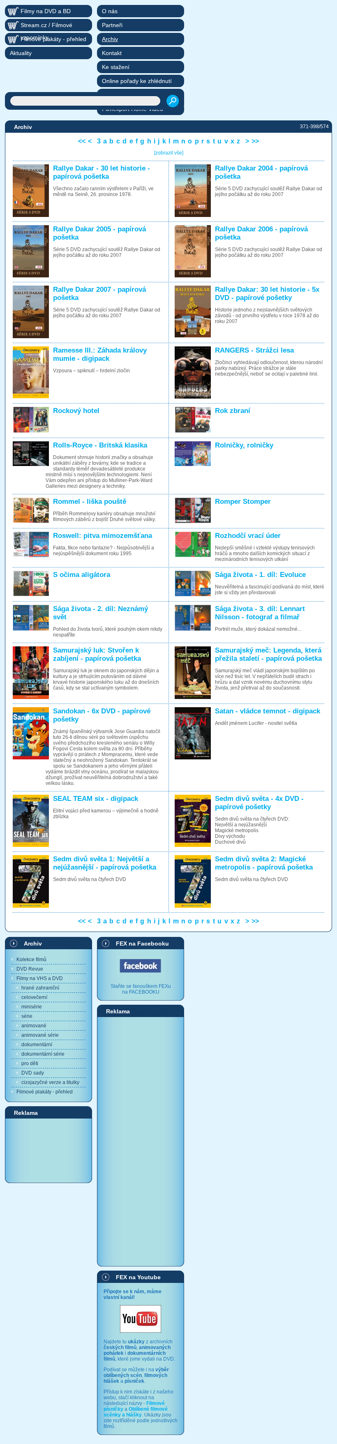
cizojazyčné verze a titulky (50, 1082)
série (26, 1016)
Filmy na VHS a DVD (39, 978)
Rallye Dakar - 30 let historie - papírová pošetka (101, 172)
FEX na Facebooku (142, 943)
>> (255, 141)
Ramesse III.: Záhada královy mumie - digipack (100, 354)
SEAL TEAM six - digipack (95, 799)
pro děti (29, 1063)
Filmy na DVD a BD (46, 11)
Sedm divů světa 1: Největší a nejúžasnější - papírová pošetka (104, 863)
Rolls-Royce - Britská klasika (100, 445)
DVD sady (32, 1073)
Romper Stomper (243, 501)
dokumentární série (43, 1054)
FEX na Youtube (138, 1277)
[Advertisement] (48, 1150)
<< (81, 141)
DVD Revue (29, 969)
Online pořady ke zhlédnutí (137, 81)
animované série (40, 1035)
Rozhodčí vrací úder (248, 536)
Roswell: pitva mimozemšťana (102, 536)
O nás (110, 11)
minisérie (31, 1007)
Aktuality (21, 53)
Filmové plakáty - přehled (44, 1092)
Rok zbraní (232, 411)
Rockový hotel (76, 411)
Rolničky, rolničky (244, 445)
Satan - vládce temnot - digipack (267, 711)
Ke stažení (115, 67)
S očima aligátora (81, 575)
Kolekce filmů (31, 959)
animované (33, 1026)
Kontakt (112, 53)
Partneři (112, 25)
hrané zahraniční (40, 988)
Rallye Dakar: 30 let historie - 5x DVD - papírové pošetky (267, 294)
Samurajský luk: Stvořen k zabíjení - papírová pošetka (97, 654)
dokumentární (36, 1044)
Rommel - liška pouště (89, 501)
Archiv (33, 943)
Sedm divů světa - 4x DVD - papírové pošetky (259, 803)
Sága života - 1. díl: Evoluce (260, 575)
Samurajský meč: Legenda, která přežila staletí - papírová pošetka (268, 654)
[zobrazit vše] (168, 153)
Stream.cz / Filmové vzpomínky (46, 26)
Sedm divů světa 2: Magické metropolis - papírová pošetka (264, 863)
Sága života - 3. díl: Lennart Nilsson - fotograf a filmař (260, 613)
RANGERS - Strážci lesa (254, 350)
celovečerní (34, 997)
